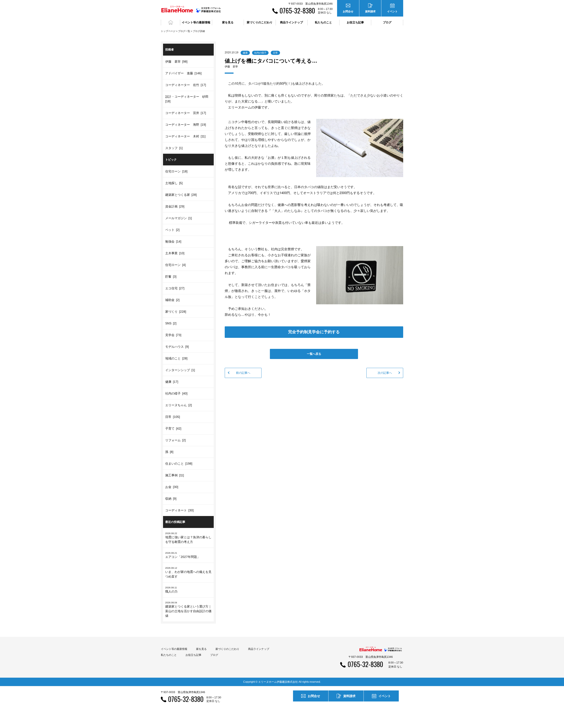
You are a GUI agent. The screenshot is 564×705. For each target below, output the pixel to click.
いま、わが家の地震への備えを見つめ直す (188, 572)
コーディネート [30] (179, 510)
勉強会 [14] (173, 241)
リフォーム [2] (175, 440)
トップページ (168, 31)
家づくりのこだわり (227, 649)
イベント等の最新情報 (174, 649)
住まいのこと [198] (178, 463)
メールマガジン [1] (178, 218)
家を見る (201, 649)
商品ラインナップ (258, 649)
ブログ (387, 22)
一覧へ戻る (314, 353)
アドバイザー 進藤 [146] (183, 73)
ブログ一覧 (184, 31)
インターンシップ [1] (180, 370)
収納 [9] (170, 498)
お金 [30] (171, 487)
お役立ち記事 (355, 22)
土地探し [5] (174, 183)
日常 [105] (172, 417)
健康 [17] (171, 381)
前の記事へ (243, 372)
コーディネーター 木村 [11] (185, 136)
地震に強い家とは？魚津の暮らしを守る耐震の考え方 (188, 538)
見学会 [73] (173, 335)
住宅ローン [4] (175, 265)
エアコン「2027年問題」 (182, 555)
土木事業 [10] (174, 253)
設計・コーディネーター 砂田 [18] (187, 99)
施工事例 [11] (174, 475)
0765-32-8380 (297, 10)
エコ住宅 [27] (174, 288)
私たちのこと (169, 654)
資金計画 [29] (174, 206)
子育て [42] (173, 428)
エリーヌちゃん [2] (178, 405)
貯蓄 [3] (170, 276)
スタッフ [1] (174, 148)
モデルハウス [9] (177, 346)
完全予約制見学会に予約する (314, 332)
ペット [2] (172, 230)
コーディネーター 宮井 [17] (185, 113)
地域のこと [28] (176, 358)
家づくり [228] (175, 311)
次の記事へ (385, 372)
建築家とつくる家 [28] (181, 194)
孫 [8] (169, 452)
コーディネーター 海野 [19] (185, 124)
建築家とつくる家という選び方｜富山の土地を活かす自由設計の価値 (188, 609)
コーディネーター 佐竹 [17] (185, 85)
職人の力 (171, 589)
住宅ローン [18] (176, 171)
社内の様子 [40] (176, 393)
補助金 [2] (172, 300)
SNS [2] (170, 323)
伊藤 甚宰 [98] (176, 61)
